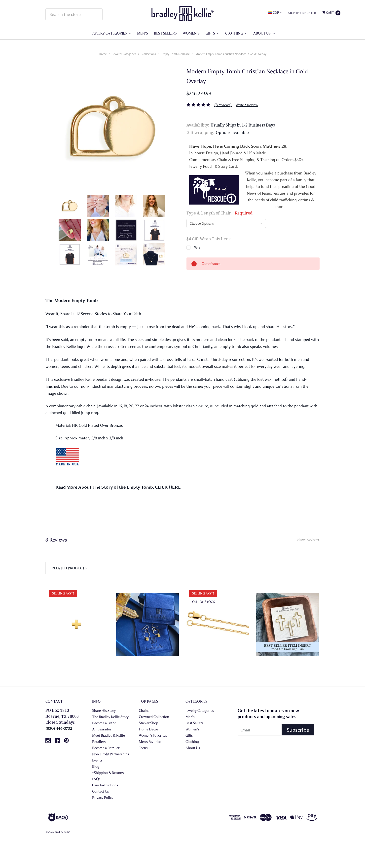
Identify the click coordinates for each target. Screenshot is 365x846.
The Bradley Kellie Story (110, 717)
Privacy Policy (102, 797)
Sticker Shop (148, 723)
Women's (191, 33)
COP (276, 12)
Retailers (99, 741)
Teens (143, 748)
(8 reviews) (223, 105)
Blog (95, 766)
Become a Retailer (105, 748)
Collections (149, 54)
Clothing (234, 33)
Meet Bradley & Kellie (108, 735)
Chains (144, 710)
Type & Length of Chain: (219, 213)
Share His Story (104, 710)
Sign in (293, 13)
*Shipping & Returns (108, 772)
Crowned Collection (154, 717)
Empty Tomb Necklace (175, 54)
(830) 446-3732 (58, 728)
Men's (142, 33)
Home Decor (148, 729)
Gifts (211, 33)
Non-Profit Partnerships (110, 754)
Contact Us (100, 791)
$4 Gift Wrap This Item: (208, 239)
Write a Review (247, 105)
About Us (262, 33)
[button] (136, 817)
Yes (197, 248)
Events (97, 760)
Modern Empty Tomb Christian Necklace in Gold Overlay (230, 54)
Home (103, 54)
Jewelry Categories (109, 33)
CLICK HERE (168, 487)
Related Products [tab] (69, 568)
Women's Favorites (153, 735)
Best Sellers (165, 33)
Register (309, 13)
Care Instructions (105, 785)
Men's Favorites (150, 741)
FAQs (96, 779)
